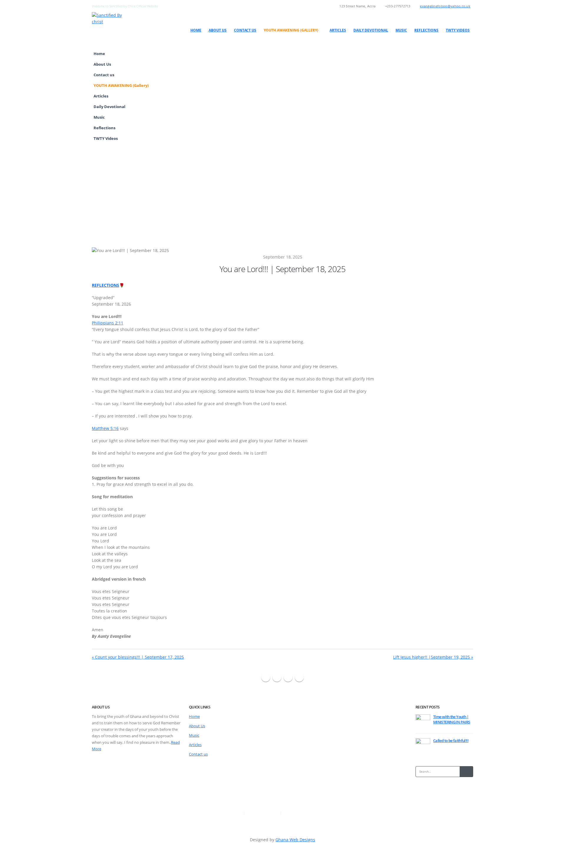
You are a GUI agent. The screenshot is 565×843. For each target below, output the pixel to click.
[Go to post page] (423, 721)
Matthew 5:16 (105, 428)
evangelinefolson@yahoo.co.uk (445, 6)
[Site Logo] (112, 18)
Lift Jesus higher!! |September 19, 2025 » (433, 657)
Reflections (426, 30)
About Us (218, 30)
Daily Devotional (370, 30)
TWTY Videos (458, 30)
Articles (338, 30)
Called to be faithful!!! (450, 740)
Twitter (276, 677)
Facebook (265, 677)
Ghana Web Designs (295, 839)
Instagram (288, 677)
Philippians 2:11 (107, 323)
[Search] (466, 771)
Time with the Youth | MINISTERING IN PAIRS (451, 719)
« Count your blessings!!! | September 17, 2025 (138, 657)
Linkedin (299, 677)
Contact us (245, 30)
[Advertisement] (282, 188)
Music (401, 30)
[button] (467, 94)
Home (195, 30)
